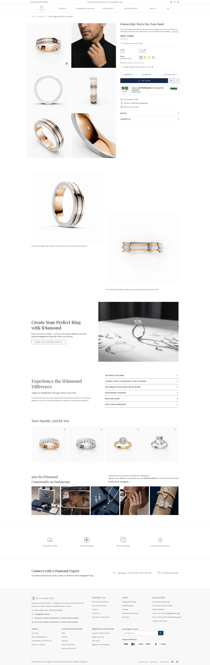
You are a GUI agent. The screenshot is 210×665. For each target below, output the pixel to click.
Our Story (35, 633)
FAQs (63, 633)
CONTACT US (125, 119)
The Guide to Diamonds (161, 602)
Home (34, 16)
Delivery (65, 637)
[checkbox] (121, 67)
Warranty (65, 641)
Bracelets (125, 617)
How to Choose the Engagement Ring (166, 613)
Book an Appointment (100, 602)
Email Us (95, 609)
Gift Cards (95, 641)
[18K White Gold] (140, 57)
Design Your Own (98, 637)
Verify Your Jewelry (38, 645)
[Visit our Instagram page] (177, 661)
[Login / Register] (171, 2)
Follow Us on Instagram (118, 482)
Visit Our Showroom (99, 606)
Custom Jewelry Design (100, 633)
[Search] (168, 8)
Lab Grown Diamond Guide (162, 606)
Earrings (125, 609)
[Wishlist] (175, 2)
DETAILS (123, 113)
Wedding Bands (128, 606)
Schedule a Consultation (101, 617)
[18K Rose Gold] (149, 57)
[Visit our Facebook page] (172, 661)
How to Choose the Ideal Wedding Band (167, 617)
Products (42, 16)
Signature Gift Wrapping (100, 645)
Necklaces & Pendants (130, 613)
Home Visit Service (69, 648)
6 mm (142, 51)
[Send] (160, 633)
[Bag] (178, 2)
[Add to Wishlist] (64, 429)
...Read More (174, 31)
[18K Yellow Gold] (145, 57)
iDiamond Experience (39, 637)
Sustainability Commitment (42, 641)
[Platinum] (153, 57)
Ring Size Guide (158, 609)
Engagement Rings (129, 602)
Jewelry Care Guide (160, 621)
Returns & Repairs (68, 645)
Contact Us (96, 613)
